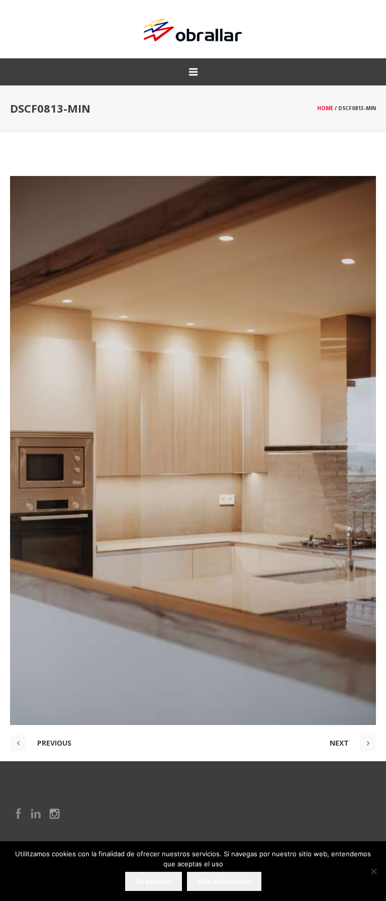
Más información (224, 881)
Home (325, 108)
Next (339, 743)
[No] (373, 871)
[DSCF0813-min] (193, 450)
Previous (54, 743)
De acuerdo (153, 881)
